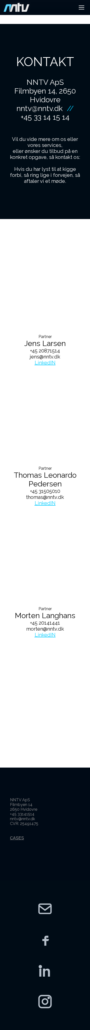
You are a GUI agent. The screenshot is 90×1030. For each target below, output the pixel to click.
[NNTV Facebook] (45, 940)
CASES (17, 838)
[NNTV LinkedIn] (45, 971)
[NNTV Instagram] (45, 1002)
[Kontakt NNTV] (45, 909)
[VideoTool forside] (17, 7)
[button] (81, 7)
